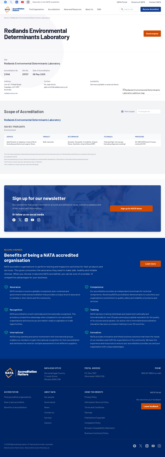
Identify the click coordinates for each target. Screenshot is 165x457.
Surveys (48, 417)
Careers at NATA (138, 2)
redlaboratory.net (11, 93)
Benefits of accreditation (15, 407)
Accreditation (54, 9)
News (47, 407)
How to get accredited (14, 402)
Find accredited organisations (17, 397)
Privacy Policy (91, 397)
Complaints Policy (93, 423)
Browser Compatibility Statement (100, 428)
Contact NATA (155, 2)
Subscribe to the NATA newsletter (45, 2)
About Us (89, 9)
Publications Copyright (95, 417)
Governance (49, 402)
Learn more (150, 263)
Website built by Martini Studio (14, 448)
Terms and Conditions (94, 407)
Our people (49, 397)
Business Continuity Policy (96, 433)
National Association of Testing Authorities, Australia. (31, 444)
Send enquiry (152, 33)
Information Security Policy (97, 402)
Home (6, 18)
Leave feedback (151, 406)
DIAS (99, 9)
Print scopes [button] (130, 111)
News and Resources (72, 9)
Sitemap (88, 412)
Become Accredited (151, 9)
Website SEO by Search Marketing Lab (37, 448)
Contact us (49, 412)
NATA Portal (122, 2)
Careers (48, 423)
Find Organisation (36, 9)
